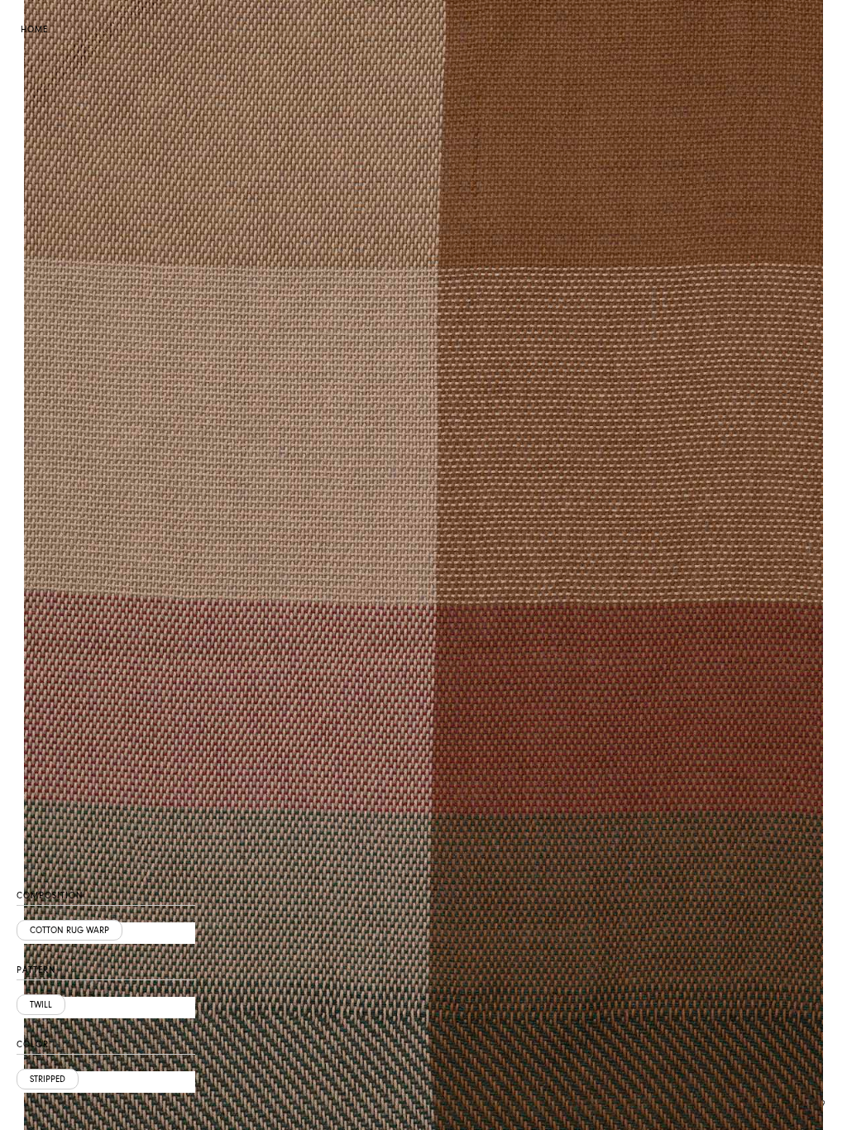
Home (34, 29)
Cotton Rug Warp (69, 930)
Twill (41, 1004)
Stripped (47, 1079)
